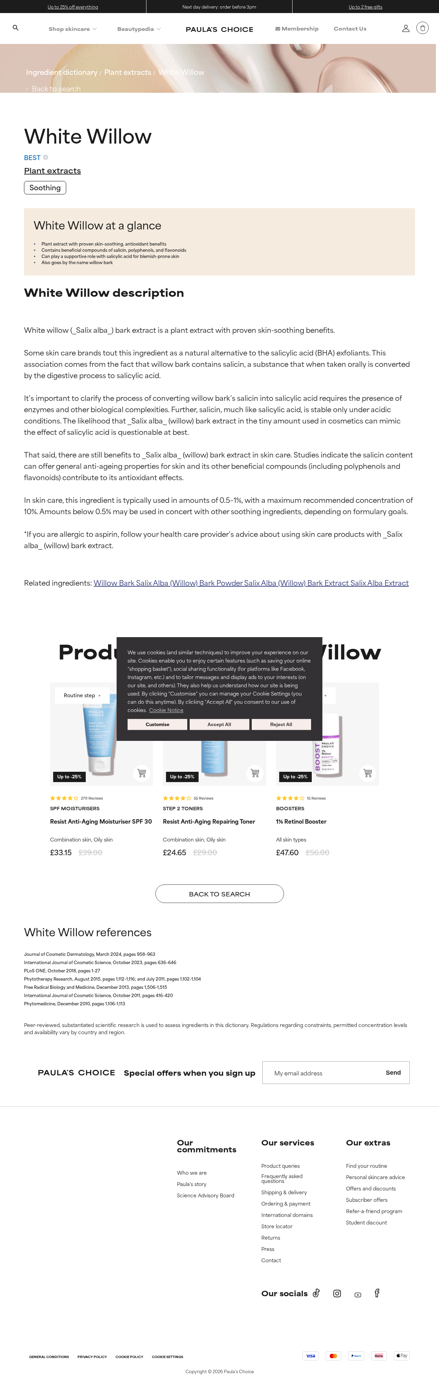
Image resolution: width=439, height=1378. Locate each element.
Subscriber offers (367, 1199)
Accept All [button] (219, 724)
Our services (287, 1142)
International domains (287, 1215)
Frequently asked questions (281, 1179)
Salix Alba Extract (380, 582)
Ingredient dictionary (61, 71)
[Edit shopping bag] (422, 28)
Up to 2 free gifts (365, 6)
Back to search (56, 88)
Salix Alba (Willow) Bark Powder (190, 582)
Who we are (192, 1172)
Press (267, 1249)
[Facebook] (377, 1293)
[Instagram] (337, 1293)
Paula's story (191, 1184)
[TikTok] (316, 1293)
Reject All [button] (281, 724)
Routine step (80, 696)
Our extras (368, 1142)
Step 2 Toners (183, 808)
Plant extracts (127, 71)
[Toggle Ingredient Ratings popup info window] (45, 157)
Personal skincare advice (375, 1177)
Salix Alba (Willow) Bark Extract (297, 582)
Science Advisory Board (205, 1195)
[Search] (15, 28)
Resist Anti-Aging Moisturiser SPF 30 (101, 820)
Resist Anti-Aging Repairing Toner (209, 820)
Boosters (290, 808)
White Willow (181, 71)
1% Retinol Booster (301, 820)
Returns (270, 1237)
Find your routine (366, 1165)
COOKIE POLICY (129, 1357)
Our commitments (206, 1146)
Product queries (280, 1165)
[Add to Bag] (141, 773)
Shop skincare (69, 29)
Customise (157, 724)
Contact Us (350, 28)
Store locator (277, 1226)
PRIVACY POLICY (92, 1357)
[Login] (406, 28)
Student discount (366, 1222)
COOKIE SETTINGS (167, 1357)
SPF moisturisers (74, 808)
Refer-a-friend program (374, 1211)
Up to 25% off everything (73, 6)
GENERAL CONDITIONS (49, 1357)
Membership (299, 28)
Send (393, 1072)
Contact (271, 1260)
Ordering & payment (285, 1203)
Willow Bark (115, 582)
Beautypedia (135, 29)
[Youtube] (358, 1293)
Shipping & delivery (284, 1192)
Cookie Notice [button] (166, 710)
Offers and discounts (371, 1188)
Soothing (45, 187)
